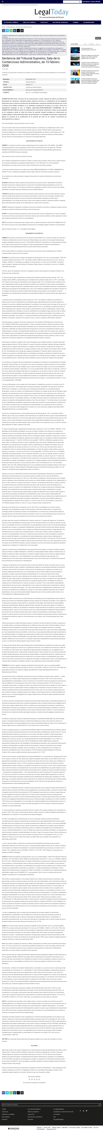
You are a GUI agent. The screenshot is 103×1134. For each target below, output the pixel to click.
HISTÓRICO (56, 1114)
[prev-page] (72, 87)
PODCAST (4, 1119)
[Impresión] (22, 30)
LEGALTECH (31, 1114)
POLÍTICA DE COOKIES (74, 1127)
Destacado (91, 44)
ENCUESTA (5, 1111)
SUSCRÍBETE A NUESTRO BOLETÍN (63, 1111)
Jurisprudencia (10, 27)
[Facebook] (3, 30)
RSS (54, 1117)
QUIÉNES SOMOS (56, 1127)
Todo (85, 44)
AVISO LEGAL (47, 1127)
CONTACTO (40, 1127)
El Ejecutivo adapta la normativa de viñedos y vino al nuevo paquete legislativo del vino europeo (90, 57)
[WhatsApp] (11, 30)
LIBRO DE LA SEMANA (8, 1114)
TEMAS (4, 1109)
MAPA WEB (65, 1127)
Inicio (3, 27)
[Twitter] (7, 30)
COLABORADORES (58, 1109)
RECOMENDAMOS (58, 1119)
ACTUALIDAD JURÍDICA (34, 1109)
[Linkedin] (14, 30)
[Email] (18, 30)
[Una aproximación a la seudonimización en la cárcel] (75, 50)
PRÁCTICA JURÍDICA (33, 1111)
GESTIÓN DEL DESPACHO (35, 1117)
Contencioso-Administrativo (24, 27)
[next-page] (74, 87)
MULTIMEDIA (5, 1117)
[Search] (80, 1)
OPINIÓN (30, 1119)
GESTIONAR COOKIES (86, 1127)
